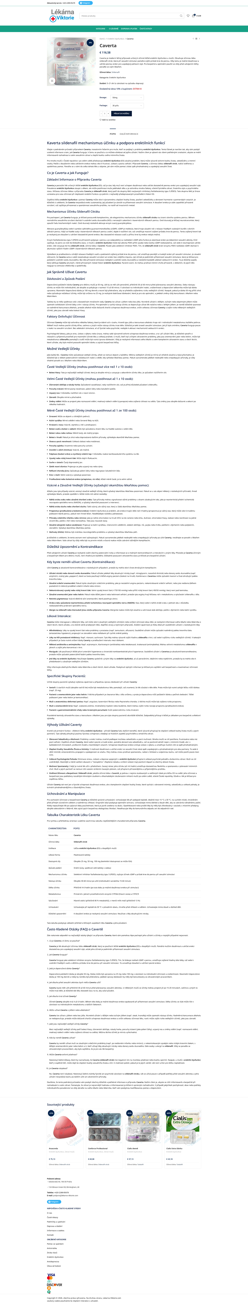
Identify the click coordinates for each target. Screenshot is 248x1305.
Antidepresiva (53, 1261)
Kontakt (50, 1235)
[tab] (113, 132)
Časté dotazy (52, 1217)
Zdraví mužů (69, 1152)
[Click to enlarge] (52, 81)
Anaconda (53, 1148)
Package (103, 105)
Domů (102, 38)
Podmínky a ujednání (56, 1221)
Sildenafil (116, 72)
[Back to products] (196, 38)
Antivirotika (52, 1248)
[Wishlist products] (188, 15)
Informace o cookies (55, 1230)
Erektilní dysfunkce (115, 38)
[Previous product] (193, 38)
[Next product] (199, 38)
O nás (49, 1213)
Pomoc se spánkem (55, 1244)
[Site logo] (62, 15)
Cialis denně (132, 1148)
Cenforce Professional (97, 1148)
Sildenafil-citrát (64, 1164)
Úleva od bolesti (54, 1266)
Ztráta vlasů (52, 1252)
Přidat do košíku (121, 113)
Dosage (103, 97)
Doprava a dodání (54, 1226)
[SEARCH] (181, 16)
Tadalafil (140, 1164)
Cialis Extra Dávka (174, 1148)
